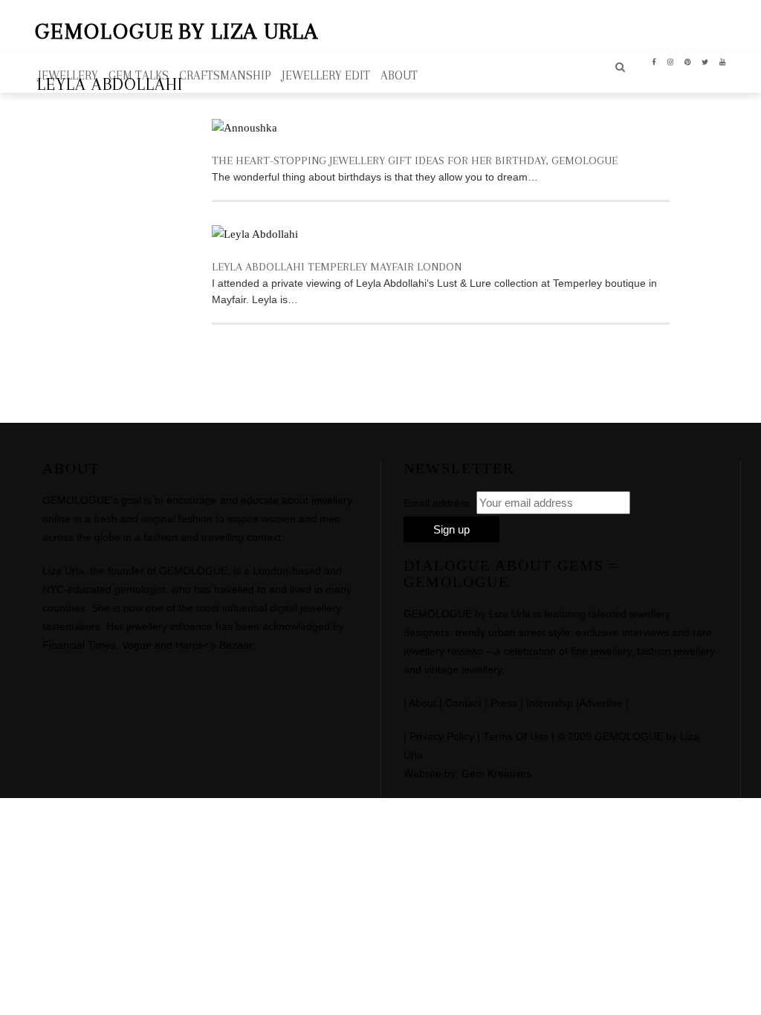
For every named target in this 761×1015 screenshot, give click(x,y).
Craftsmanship (225, 75)
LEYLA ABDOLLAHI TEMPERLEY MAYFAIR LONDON (337, 266)
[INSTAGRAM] (670, 61)
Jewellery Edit (326, 75)
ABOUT (399, 75)
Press (503, 703)
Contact (463, 703)
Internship (549, 703)
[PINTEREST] (687, 61)
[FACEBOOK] (654, 61)
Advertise (601, 703)
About (422, 703)
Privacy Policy (441, 736)
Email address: (438, 503)
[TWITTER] (705, 61)
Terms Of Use (515, 736)
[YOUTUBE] (722, 61)
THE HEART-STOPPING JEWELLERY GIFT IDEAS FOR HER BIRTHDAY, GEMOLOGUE (415, 160)
